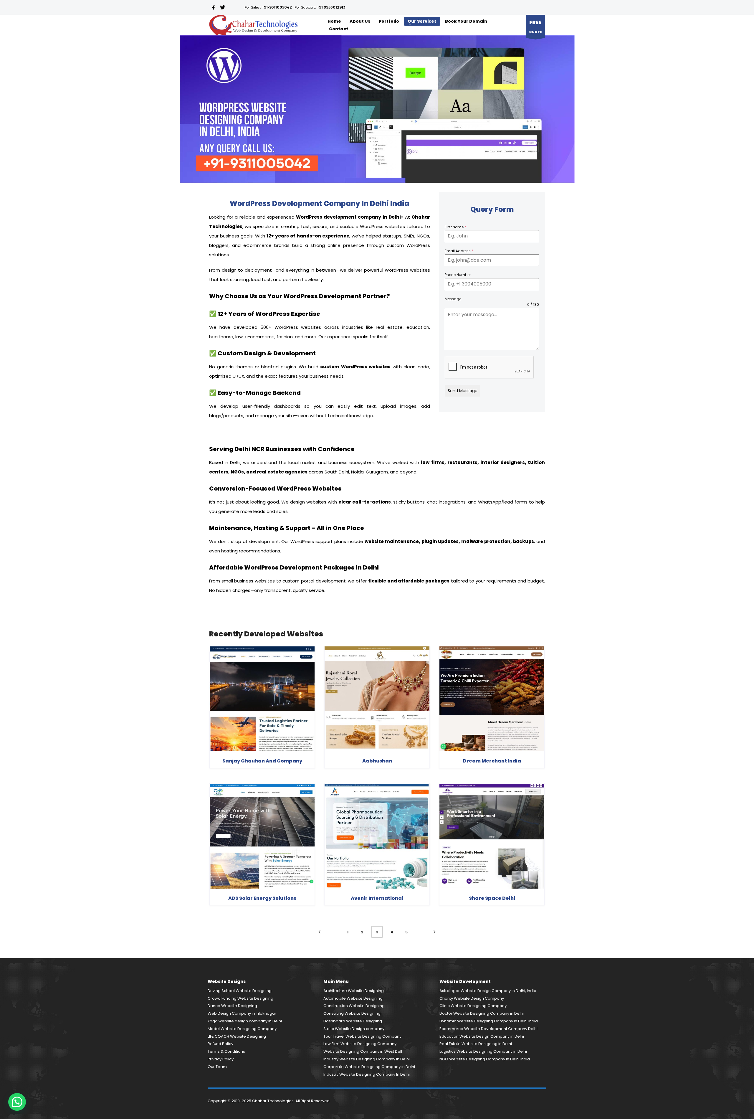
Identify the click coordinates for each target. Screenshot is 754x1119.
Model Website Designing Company (242, 1028)
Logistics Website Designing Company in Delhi (483, 1051)
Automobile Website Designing (353, 998)
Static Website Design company (353, 1028)
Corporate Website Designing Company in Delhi (369, 1067)
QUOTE (535, 26)
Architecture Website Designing (353, 990)
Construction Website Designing (354, 1006)
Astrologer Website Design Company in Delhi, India (487, 990)
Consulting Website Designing (352, 1013)
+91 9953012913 (331, 7)
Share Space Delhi (492, 898)
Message (453, 298)
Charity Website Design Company (471, 998)
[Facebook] (213, 7)
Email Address (459, 250)
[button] (17, 1102)
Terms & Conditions (226, 1051)
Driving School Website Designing (240, 990)
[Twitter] (222, 7)
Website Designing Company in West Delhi (363, 1051)
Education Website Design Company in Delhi (481, 1036)
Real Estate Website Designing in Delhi (475, 1044)
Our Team (217, 1067)
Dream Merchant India (492, 760)
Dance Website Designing (232, 1006)
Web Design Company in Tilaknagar (242, 1013)
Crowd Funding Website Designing (240, 998)
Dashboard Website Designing (352, 1021)
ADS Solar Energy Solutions (262, 898)
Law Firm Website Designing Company (359, 1044)
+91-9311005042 (277, 7)
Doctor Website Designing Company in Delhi (481, 1013)
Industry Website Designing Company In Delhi (366, 1059)
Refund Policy (220, 1044)
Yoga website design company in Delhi (245, 1021)
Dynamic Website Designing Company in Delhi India (488, 1021)
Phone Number (458, 274)
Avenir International (377, 898)
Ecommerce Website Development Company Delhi (488, 1028)
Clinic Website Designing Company (473, 1006)
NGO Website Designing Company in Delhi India (484, 1059)
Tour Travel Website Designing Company (362, 1036)
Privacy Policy (221, 1059)
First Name (455, 227)
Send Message (462, 391)
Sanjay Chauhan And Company (262, 760)
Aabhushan (377, 760)
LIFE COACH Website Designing (237, 1036)
